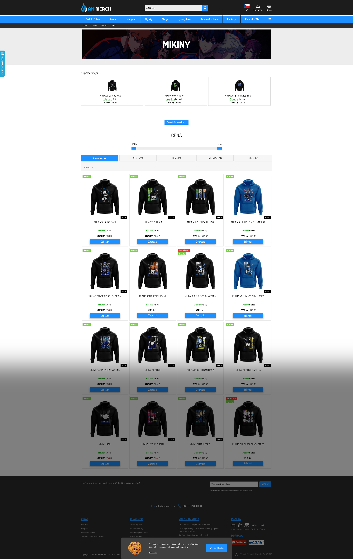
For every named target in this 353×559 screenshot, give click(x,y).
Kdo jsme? (85, 528)
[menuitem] (93, 19)
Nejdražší (176, 158)
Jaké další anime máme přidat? (92, 536)
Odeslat (265, 484)
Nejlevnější (138, 158)
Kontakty (84, 524)
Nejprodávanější (215, 158)
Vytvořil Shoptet (247, 554)
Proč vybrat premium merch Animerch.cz (194, 535)
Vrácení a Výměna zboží (139, 532)
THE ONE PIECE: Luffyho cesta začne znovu (195, 524)
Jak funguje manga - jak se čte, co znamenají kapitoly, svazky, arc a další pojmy (199, 529)
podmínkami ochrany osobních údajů (240, 490)
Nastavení (153, 552)
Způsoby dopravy (136, 528)
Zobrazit (105, 241)
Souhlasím (218, 548)
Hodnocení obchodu (88, 532)
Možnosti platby (136, 524)
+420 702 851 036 (192, 506)
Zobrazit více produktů (175, 122)
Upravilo (263, 554)
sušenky (175, 544)
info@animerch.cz (165, 506)
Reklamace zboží (136, 536)
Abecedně (253, 158)
